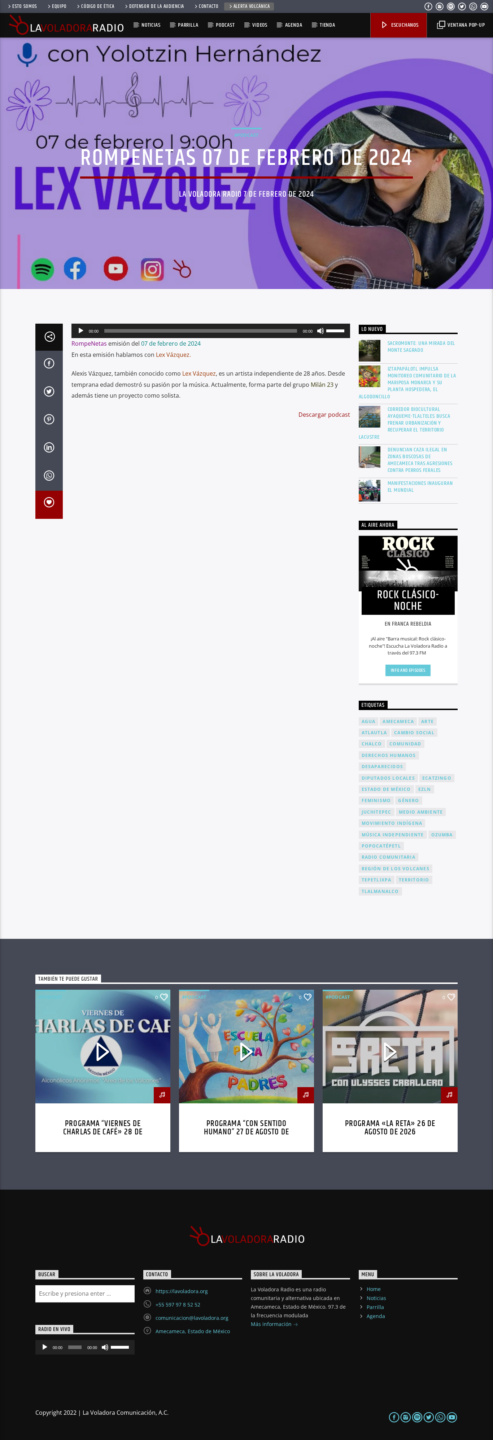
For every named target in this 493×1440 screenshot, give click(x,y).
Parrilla (188, 25)
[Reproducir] (80, 330)
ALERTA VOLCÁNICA (252, 6)
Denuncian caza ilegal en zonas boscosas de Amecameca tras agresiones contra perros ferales (420, 460)
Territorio (414, 880)
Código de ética (97, 6)
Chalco (372, 744)
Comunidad (405, 744)
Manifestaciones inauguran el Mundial (420, 487)
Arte (427, 721)
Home (374, 1289)
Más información (272, 1324)
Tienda (327, 25)
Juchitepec (377, 812)
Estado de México (386, 789)
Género (408, 800)
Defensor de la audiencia (156, 6)
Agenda (293, 25)
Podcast (225, 25)
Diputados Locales (388, 778)
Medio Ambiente (421, 812)
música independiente (393, 835)
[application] (210, 331)
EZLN (424, 789)
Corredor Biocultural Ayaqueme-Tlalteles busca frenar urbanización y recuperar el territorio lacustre (404, 423)
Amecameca (398, 721)
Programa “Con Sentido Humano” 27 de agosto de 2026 (246, 1132)
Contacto (209, 6)
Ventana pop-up (465, 25)
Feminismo (376, 800)
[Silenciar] (320, 330)
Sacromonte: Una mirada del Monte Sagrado (421, 347)
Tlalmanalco (380, 891)
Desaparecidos (382, 766)
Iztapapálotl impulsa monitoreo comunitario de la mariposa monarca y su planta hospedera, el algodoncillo (408, 383)
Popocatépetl (381, 846)
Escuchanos (404, 25)
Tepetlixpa (377, 880)
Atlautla (374, 733)
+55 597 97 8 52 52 (178, 1304)
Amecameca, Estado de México (193, 1331)
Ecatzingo (436, 778)
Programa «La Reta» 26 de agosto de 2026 (390, 1128)
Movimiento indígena (392, 823)
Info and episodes (408, 670)
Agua (369, 721)
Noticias (150, 25)
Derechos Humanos (389, 755)
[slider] (336, 330)
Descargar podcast (324, 415)
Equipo (59, 6)
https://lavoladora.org (182, 1291)
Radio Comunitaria (388, 857)
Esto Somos (24, 6)
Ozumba (442, 835)
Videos (259, 25)
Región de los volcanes (395, 869)
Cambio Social (414, 733)
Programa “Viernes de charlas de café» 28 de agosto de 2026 (103, 1132)
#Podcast (246, 135)
